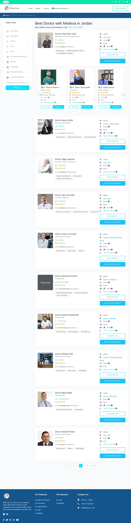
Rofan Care (14, 8)
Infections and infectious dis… (65, 178)
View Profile (112, 55)
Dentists (61, 126)
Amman (106, 123)
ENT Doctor (62, 321)
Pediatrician (62, 165)
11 (99, 465)
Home (31, 8)
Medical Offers (42, 506)
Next (123, 93)
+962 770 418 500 (75, 27)
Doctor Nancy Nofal (64, 120)
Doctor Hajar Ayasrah (65, 159)
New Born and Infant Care (63, 176)
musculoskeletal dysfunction (64, 293)
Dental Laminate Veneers (75, 137)
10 (94, 465)
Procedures (41, 503)
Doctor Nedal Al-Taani (65, 432)
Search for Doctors (43, 500)
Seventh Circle (114, 123)
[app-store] (4, 514)
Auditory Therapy (61, 331)
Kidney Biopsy (60, 50)
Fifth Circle (113, 396)
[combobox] (19, 31)
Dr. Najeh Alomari (42, 87)
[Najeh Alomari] (44, 77)
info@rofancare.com (88, 508)
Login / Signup (120, 8)
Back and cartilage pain (81, 293)
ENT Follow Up (85, 331)
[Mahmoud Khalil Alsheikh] (102, 77)
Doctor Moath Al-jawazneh (67, 315)
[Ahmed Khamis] (73, 77)
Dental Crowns (72, 251)
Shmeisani (113, 279)
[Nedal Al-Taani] (45, 438)
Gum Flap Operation (90, 137)
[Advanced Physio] (45, 282)
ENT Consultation (73, 331)
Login (39, 510)
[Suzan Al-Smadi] (45, 240)
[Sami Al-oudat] (45, 201)
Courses (46, 8)
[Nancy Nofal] (45, 126)
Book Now (51, 107)
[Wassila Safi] (45, 360)
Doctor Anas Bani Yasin (65, 34)
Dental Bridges (80, 448)
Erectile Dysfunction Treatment (75, 50)
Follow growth (77, 176)
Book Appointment (112, 61)
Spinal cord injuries (62, 295)
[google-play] (7, 514)
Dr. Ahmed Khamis (71, 87)
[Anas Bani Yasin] (45, 40)
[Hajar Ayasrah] (45, 165)
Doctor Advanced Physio (66, 276)
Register (40, 513)
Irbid (105, 37)
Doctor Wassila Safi (64, 354)
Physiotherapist (63, 282)
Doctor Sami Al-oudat (64, 195)
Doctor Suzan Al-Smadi (65, 234)
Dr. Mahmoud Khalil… (101, 87)
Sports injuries (79, 409)
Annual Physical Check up (80, 212)
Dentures (81, 251)
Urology (60, 40)
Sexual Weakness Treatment (65, 53)
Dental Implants (60, 137)
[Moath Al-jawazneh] (45, 321)
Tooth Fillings (82, 370)
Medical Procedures (60, 8)
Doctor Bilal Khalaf (63, 393)
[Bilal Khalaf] (45, 399)
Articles (38, 8)
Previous (40, 93)
